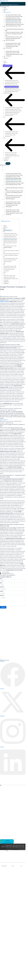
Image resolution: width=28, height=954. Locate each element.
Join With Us (6, 158)
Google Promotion (4, 301)
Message (2, 595)
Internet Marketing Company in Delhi (11, 91)
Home (5, 61)
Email (1, 582)
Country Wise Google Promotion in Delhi (12, 82)
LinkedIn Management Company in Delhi (12, 155)
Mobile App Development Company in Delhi (12, 89)
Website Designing (7, 93)
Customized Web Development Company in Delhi (14, 107)
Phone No (2, 586)
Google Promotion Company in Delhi (11, 86)
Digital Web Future (4, 0)
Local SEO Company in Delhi (10, 134)
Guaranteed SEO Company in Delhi (11, 131)
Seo (4, 117)
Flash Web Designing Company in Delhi (12, 112)
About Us (5, 62)
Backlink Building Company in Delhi (11, 133)
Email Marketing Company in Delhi (11, 83)
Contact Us (6, 160)
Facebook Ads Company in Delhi (11, 152)
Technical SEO (7, 136)
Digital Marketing (7, 65)
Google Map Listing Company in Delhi (11, 85)
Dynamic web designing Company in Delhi (12, 109)
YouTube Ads (7, 157)
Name (1, 578)
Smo (4, 138)
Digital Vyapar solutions (17, 845)
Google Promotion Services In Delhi (18, 846)
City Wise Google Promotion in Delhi (11, 80)
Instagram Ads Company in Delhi (11, 154)
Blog (4, 64)
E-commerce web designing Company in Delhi (13, 110)
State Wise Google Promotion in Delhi (11, 88)
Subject (1, 591)
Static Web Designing (9, 115)
